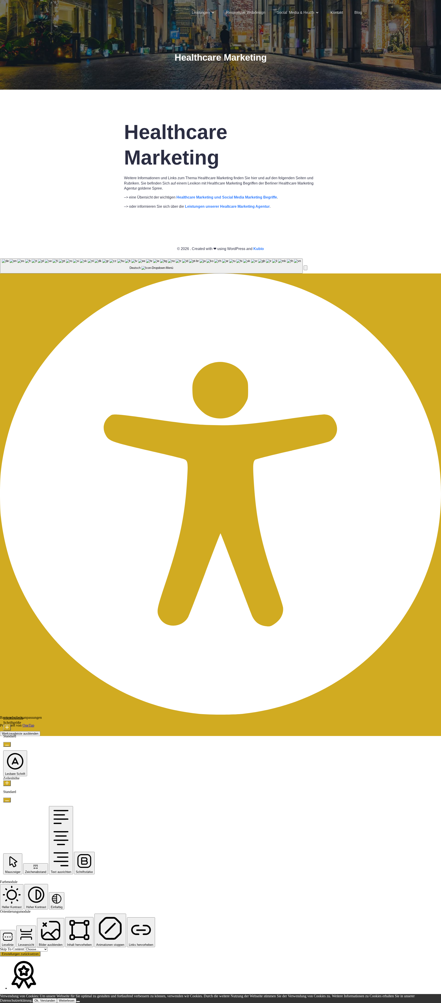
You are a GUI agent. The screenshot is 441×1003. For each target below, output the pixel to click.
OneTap (28, 725)
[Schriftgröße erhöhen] (7, 727)
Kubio (258, 249)
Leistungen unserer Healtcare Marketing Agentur (227, 206)
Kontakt (337, 12)
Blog (358, 12)
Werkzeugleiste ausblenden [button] (20, 733)
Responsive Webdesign (245, 12)
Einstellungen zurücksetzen (20, 954)
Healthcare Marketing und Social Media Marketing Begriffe (226, 197)
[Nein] (78, 1001)
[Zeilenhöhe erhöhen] (7, 783)
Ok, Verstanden (44, 1000)
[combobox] (151, 266)
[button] (305, 267)
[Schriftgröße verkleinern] (7, 744)
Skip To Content (12, 949)
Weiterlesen (66, 1000)
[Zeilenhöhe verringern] (7, 800)
